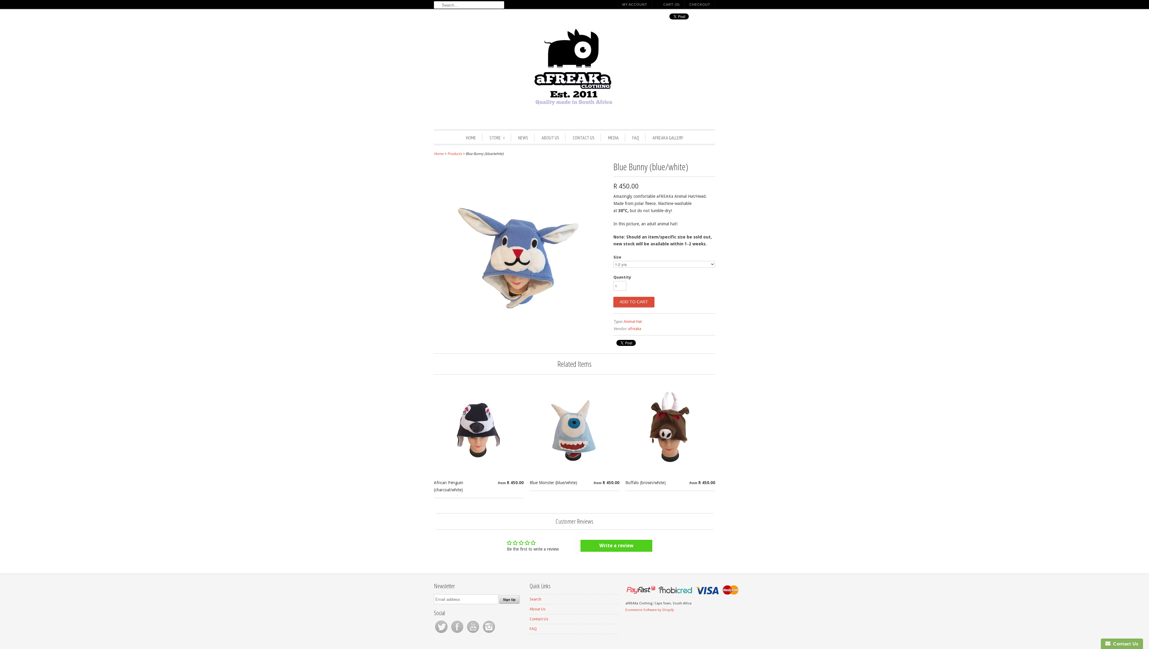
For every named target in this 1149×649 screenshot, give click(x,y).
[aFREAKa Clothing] (574, 74)
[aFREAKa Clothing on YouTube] (473, 633)
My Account (634, 4)
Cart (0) (671, 4)
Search (535, 599)
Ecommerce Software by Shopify (649, 610)
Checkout (699, 4)
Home (471, 138)
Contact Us (584, 138)
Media (613, 138)
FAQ (635, 138)
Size (617, 257)
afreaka (634, 328)
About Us (550, 138)
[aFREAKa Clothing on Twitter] (442, 633)
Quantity (622, 277)
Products (454, 154)
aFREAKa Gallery (668, 138)
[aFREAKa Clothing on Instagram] (488, 633)
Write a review (616, 545)
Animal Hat (633, 321)
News (523, 138)
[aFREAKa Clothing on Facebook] (458, 633)
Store (497, 138)
